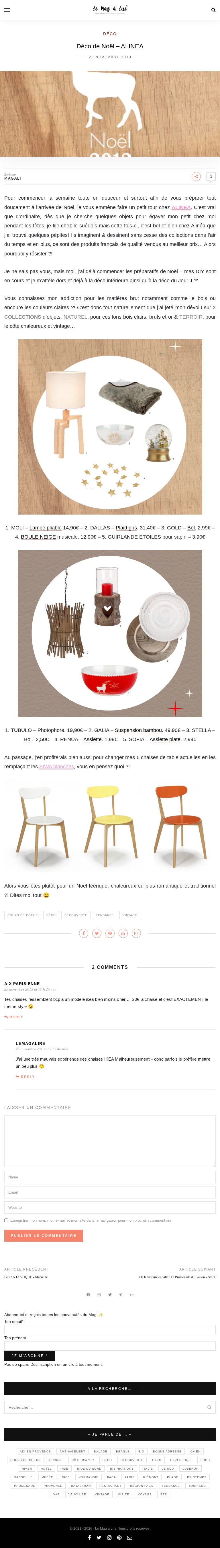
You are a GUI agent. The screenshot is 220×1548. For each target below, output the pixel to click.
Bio (141, 1451)
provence (53, 1485)
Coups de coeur (22, 915)
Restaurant (110, 1485)
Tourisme (197, 1485)
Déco (110, 33)
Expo (157, 1460)
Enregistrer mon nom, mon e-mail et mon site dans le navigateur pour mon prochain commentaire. (91, 1220)
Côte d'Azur (83, 1460)
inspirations (122, 1468)
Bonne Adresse (167, 1451)
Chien (195, 1451)
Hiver (27, 1468)
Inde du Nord (89, 1468)
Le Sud (168, 1468)
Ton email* (13, 1321)
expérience (181, 1460)
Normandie (88, 1477)
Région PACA (141, 1485)
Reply (16, 1017)
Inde (64, 1468)
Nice (66, 1477)
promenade (24, 1485)
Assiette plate (165, 739)
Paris (130, 1477)
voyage (145, 1494)
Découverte (75, 915)
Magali (12, 178)
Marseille (23, 1477)
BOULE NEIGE (38, 537)
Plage (172, 1477)
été (163, 1494)
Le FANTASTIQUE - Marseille (26, 1277)
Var (56, 1494)
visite (123, 1494)
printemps (197, 1477)
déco (51, 915)
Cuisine (56, 1460)
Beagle (123, 1451)
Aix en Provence (35, 1451)
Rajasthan (81, 1485)
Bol (191, 528)
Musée (47, 1477)
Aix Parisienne (22, 983)
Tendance (105, 915)
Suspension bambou (138, 730)
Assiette (92, 739)
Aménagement (72, 1451)
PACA (111, 1477)
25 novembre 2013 (110, 57)
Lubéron (190, 1468)
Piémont (150, 1477)
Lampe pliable (46, 528)
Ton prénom (15, 1337)
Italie (147, 1468)
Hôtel (46, 1468)
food (205, 1460)
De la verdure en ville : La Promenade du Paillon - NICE (177, 1277)
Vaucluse (77, 1494)
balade (100, 1451)
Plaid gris (126, 528)
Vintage (130, 915)
